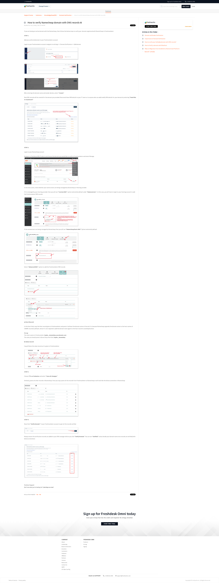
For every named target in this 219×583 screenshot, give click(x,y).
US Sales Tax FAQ (66, 569)
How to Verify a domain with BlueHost (156, 45)
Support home (28, 15)
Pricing (85, 544)
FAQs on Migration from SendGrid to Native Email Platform (162, 49)
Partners (64, 558)
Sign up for (174, 1)
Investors (64, 549)
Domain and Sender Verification (154, 35)
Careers (64, 560)
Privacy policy (22, 580)
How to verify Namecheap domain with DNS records (89, 15)
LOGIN (193, 6)
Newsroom (64, 562)
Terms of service (13, 580)
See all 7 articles (150, 52)
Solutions (108, 11)
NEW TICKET (186, 6)
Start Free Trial (109, 524)
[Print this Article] (81, 23)
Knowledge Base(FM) (50, 15)
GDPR (63, 567)
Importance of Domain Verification (155, 39)
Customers (64, 551)
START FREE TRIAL (151, 26)
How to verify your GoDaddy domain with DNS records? (160, 42)
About (63, 542)
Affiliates (64, 556)
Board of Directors (66, 546)
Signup (85, 546)
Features (85, 542)
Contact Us (64, 565)
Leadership (64, 544)
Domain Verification (65, 15)
